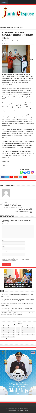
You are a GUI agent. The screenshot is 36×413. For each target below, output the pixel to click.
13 (27, 330)
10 (13, 330)
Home (1, 26)
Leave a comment (24, 42)
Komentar (5, 224)
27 (27, 334)
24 (13, 334)
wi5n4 (28, 408)
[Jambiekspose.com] (18, 12)
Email (4, 246)
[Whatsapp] (21, 172)
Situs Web (4, 252)
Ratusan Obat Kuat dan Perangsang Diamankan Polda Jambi (23, 210)
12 (22, 330)
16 (8, 332)
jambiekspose (7, 40)
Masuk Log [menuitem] (4, 2)
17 (13, 332)
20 (27, 332)
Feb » (6, 338)
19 (22, 332)
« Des (2, 338)
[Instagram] (32, 172)
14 (32, 330)
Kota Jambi (13, 26)
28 (32, 334)
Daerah (7, 26)
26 (22, 334)
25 (18, 334)
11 (18, 330)
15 (3, 332)
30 (8, 337)
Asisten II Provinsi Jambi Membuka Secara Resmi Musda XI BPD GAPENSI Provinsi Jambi (13, 205)
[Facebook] (25, 172)
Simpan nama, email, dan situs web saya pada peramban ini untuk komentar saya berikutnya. (17, 259)
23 (8, 334)
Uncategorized (12, 42)
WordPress (16, 408)
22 (3, 334)
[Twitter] (28, 172)
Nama (4, 240)
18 (18, 332)
